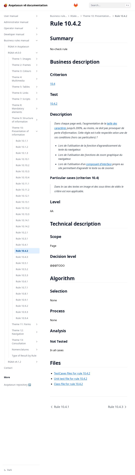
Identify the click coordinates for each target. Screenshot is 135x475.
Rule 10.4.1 (22, 244)
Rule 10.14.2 (22, 226)
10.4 (52, 84)
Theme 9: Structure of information (22, 120)
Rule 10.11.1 (22, 183)
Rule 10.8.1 (22, 293)
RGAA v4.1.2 (14, 361)
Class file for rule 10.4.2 (68, 384)
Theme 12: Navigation (18, 332)
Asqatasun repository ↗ (17, 384)
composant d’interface (99, 164)
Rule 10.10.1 (22, 159)
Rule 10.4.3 (22, 256)
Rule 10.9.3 (22, 312)
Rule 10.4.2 (22, 250)
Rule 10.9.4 (22, 318)
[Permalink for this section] (77, 38)
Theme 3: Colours (21, 71)
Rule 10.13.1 (22, 201)
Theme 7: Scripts (21, 98)
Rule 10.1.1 (22, 140)
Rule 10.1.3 (22, 153)
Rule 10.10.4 (22, 177)
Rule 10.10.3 (22, 171)
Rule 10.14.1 (22, 220)
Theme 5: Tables (21, 86)
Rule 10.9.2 (22, 305)
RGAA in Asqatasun (18, 46)
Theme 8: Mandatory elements (18, 108)
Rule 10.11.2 (22, 189)
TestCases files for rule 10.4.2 (72, 373)
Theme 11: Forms (21, 324)
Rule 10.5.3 (22, 275)
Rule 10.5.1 (22, 263)
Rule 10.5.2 (22, 269)
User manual (11, 16)
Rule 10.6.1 (22, 281)
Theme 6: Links (20, 92)
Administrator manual (16, 22)
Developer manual (14, 34)
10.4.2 (53, 103)
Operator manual (13, 28)
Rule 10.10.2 (22, 165)
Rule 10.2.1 (22, 232)
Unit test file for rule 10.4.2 (70, 378)
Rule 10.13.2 (22, 208)
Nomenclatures (20, 349)
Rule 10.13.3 (22, 214)
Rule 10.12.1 (22, 195)
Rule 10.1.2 (22, 146)
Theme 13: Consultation (19, 341)
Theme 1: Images (21, 58)
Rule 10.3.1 (22, 238)
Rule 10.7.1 (22, 287)
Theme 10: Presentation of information (20, 131)
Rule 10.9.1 (22, 299)
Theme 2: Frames (21, 64)
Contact (8, 367)
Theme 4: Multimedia (18, 79)
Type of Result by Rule (24, 355)
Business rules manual (16, 40)
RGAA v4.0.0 (14, 52)
